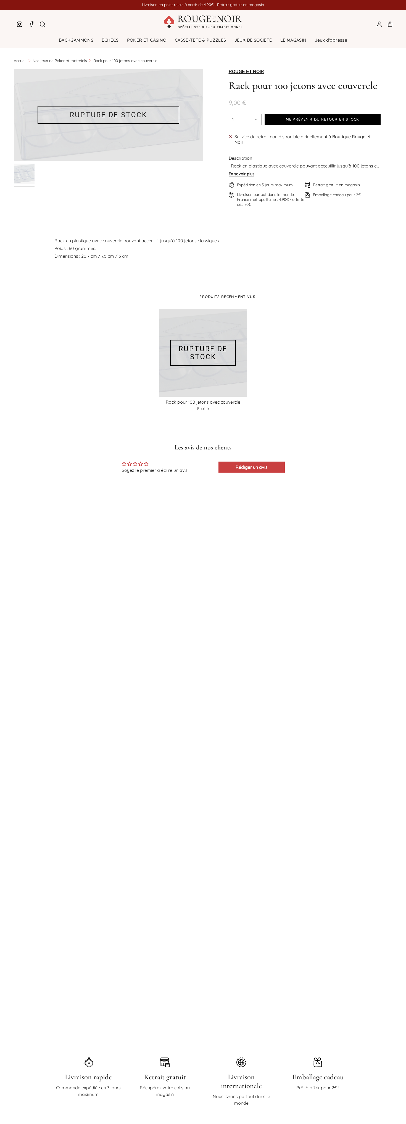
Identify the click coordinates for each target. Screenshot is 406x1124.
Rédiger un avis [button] (252, 467)
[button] (76, 40)
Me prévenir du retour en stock (322, 119)
